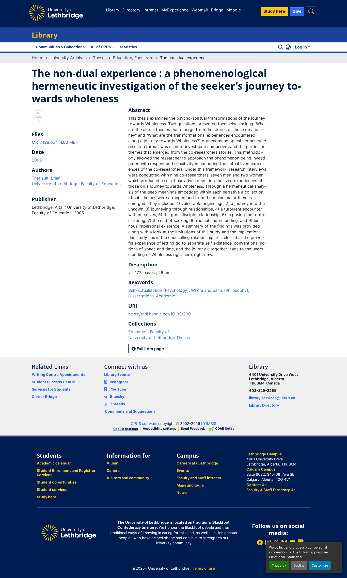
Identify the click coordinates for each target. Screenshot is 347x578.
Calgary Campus (261, 469)
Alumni (113, 463)
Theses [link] (99, 57)
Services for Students (51, 389)
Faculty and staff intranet (199, 478)
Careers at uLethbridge (197, 463)
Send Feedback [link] (193, 428)
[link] (77, 142)
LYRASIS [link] (208, 423)
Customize (320, 565)
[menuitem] (102, 47)
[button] (311, 11)
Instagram (119, 382)
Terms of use (204, 568)
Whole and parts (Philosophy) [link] (219, 290)
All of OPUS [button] (101, 47)
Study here (46, 497)
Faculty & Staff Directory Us (270, 490)
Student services (52, 489)
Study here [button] (274, 11)
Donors (113, 470)
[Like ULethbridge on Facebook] (260, 542)
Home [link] (37, 57)
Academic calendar (54, 463)
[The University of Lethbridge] (69, 532)
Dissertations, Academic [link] (151, 295)
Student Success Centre (53, 382)
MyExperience (174, 9)
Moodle (233, 9)
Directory (131, 9)
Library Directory (264, 405)
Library (112, 9)
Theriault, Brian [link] (46, 178)
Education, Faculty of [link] (133, 57)
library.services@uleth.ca (272, 398)
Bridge (217, 9)
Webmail (200, 9)
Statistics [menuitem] (128, 47)
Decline (298, 565)
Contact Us (256, 485)
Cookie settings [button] (125, 429)
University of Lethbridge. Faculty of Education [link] (76, 183)
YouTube (118, 389)
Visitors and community (128, 478)
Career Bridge (44, 396)
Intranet (151, 9)
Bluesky (116, 396)
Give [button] (297, 11)
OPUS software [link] (144, 423)
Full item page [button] (150, 348)
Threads (117, 404)
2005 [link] (37, 160)
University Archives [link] (68, 57)
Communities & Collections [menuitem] (60, 47)
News (182, 492)
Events (183, 470)
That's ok (279, 565)
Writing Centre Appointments (58, 374)
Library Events (117, 374)
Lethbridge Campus (264, 454)
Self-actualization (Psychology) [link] (158, 290)
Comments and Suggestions (130, 411)
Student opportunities (57, 482)
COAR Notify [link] (224, 428)
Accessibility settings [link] (159, 428)
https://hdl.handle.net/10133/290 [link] (159, 313)
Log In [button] (301, 47)
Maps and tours (190, 485)
